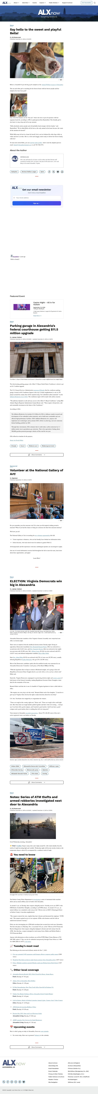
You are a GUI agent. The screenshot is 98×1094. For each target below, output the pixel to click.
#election (45, 770)
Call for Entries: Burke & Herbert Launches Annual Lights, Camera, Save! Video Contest (38, 1000)
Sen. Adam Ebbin (18, 657)
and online (28, 941)
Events (35, 2)
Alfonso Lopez (35, 651)
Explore (42, 2)
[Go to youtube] (15, 1081)
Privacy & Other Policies (55, 1074)
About (15, 2)
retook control (57, 678)
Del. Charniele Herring (36, 649)
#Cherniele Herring (17, 770)
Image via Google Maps (16, 440)
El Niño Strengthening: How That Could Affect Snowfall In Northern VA (33, 987)
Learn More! (36, 558)
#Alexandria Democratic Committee (34, 766)
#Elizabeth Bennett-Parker (19, 773)
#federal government (48, 446)
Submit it (37, 1035)
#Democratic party (32, 770)
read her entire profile (36, 143)
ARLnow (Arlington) (74, 1063)
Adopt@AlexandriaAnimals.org (22, 145)
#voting (44, 773)
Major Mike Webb (43, 653)
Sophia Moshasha (27, 659)
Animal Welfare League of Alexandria (52, 84)
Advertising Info (53, 1065)
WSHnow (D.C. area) (74, 1082)
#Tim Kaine (35, 773)
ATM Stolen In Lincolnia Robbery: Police (24, 1007)
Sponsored (13, 466)
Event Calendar (53, 1071)
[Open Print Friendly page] (62, 171)
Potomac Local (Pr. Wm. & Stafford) (78, 1076)
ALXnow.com (16, 37)
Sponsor (15, 478)
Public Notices (53, 2)
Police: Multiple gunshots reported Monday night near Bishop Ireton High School (35, 963)
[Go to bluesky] (23, 1081)
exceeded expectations (32, 713)
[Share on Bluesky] (58, 171)
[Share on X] (53, 171)
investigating (36, 899)
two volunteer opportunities (42, 535)
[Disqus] (37, 234)
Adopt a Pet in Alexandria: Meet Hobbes (24, 981)
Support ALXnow (67, 2)
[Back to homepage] (6, 3)
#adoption (14, 171)
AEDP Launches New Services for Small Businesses (27, 1020)
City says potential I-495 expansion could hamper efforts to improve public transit (35, 954)
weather (19, 846)
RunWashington (72, 1079)
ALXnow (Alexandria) (74, 1065)
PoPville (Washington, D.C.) (76, 1074)
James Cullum (17, 337)
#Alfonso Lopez (54, 766)
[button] (59, 80)
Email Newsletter (53, 1068)
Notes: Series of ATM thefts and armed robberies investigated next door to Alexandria (36, 800)
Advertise (25, 2)
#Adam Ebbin (15, 766)
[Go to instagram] (11, 1081)
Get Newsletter (86, 2)
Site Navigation (52, 1082)
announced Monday (39, 390)
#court (23, 446)
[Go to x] (3, 1081)
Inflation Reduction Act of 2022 (19, 397)
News (12, 25)
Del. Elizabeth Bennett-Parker (38, 647)
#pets (42, 171)
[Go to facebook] (7, 1081)
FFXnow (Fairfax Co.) (74, 1068)
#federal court (33, 446)
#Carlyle (13, 446)
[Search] (95, 3)
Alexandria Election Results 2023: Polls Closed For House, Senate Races (33, 974)
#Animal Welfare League (29, 171)
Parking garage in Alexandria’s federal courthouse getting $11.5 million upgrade (34, 329)
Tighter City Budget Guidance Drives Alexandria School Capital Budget (33, 994)
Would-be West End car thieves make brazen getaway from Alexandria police (34, 960)
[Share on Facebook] (49, 171)
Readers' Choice (53, 1079)
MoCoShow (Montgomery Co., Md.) (78, 1071)
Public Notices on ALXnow (56, 1076)
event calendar (44, 1031)
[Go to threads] (19, 1081)
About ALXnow (52, 1063)
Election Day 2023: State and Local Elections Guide (27, 1013)
